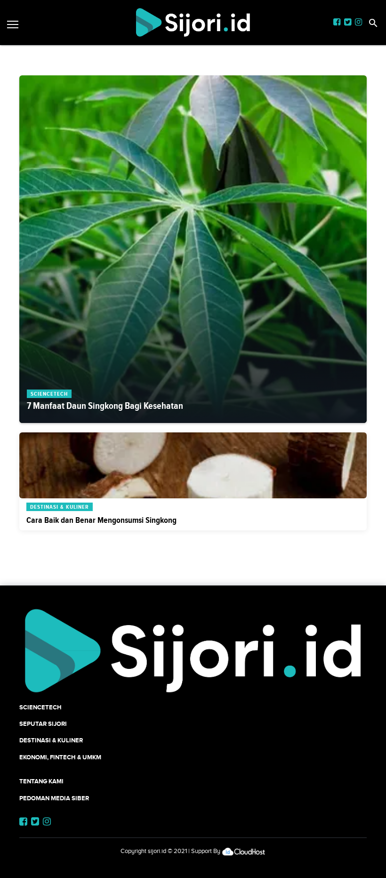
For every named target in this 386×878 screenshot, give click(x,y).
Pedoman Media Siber (54, 798)
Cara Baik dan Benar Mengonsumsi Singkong (101, 520)
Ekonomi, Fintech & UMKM (60, 757)
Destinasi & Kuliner (51, 740)
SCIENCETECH (40, 707)
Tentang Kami (41, 781)
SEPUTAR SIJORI (43, 723)
